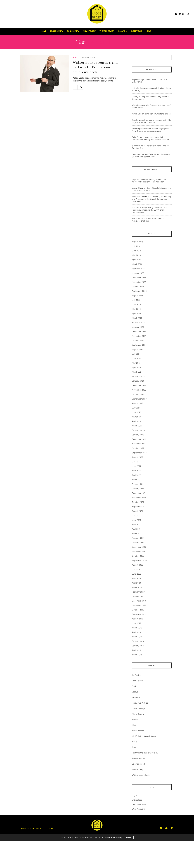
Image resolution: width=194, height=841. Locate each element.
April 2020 (136, 583)
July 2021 (136, 515)
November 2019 (139, 605)
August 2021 (137, 511)
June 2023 (136, 412)
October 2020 (138, 556)
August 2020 (137, 565)
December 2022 (139, 439)
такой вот (136, 218)
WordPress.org (138, 809)
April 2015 (136, 650)
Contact (51, 828)
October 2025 (138, 286)
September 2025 (139, 291)
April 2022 (136, 475)
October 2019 (138, 610)
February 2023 (138, 430)
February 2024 (138, 376)
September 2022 (139, 453)
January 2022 (138, 488)
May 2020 (136, 578)
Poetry (135, 747)
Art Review (136, 675)
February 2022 (138, 484)
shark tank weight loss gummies (146, 207)
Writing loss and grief (141, 775)
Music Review (56, 31)
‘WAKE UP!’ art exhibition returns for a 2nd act (151, 114)
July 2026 (136, 246)
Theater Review (138, 758)
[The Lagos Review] (97, 14)
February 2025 (138, 322)
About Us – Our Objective (32, 828)
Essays (121, 31)
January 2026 (138, 273)
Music (134, 725)
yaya (134, 179)
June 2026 (136, 251)
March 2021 (137, 533)
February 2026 (138, 268)
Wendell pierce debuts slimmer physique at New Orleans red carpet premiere (150, 129)
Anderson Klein (138, 196)
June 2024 (136, 358)
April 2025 (136, 313)
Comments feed (139, 804)
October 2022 (138, 448)
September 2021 (139, 506)
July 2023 (136, 408)
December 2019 (139, 601)
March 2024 (137, 372)
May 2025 (136, 309)
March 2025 (137, 318)
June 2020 (136, 574)
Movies (135, 719)
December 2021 (139, 493)
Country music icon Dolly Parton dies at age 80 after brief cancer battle (151, 155)
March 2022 (137, 479)
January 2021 (138, 542)
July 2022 (136, 462)
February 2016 (138, 641)
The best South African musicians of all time (148, 219)
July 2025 (136, 300)
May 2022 (136, 470)
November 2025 (139, 282)
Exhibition (136, 697)
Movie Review (89, 31)
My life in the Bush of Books (144, 736)
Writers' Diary (137, 769)
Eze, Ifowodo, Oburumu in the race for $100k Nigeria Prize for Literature (151, 121)
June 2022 (136, 466)
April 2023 (136, 421)
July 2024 (136, 354)
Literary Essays (138, 708)
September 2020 (139, 560)
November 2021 (139, 497)
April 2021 (136, 529)
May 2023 (136, 417)
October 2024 (138, 340)
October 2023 (138, 394)
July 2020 (136, 569)
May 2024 (136, 363)
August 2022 (137, 457)
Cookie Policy (116, 837)
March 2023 (137, 426)
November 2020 (139, 551)
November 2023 (139, 390)
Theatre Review (107, 31)
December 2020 (139, 547)
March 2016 (137, 637)
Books (134, 686)
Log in (134, 795)
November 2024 (139, 336)
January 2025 (138, 327)
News (148, 31)
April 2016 (136, 632)
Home (43, 31)
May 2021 (136, 524)
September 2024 (139, 345)
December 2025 (139, 277)
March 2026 (137, 264)
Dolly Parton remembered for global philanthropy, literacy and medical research (150, 138)
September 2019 (139, 614)
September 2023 (139, 399)
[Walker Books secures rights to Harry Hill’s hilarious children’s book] (44, 73)
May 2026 (136, 255)
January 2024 (138, 381)
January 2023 (138, 435)
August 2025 (137, 295)
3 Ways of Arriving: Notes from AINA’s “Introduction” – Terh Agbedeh (149, 180)
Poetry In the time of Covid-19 (145, 753)
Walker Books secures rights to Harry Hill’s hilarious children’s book (95, 67)
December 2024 (139, 331)
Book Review (73, 31)
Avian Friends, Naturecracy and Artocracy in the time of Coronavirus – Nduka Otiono (151, 198)
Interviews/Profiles (140, 703)
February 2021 (138, 538)
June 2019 (136, 623)
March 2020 (137, 587)
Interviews (136, 31)
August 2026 (137, 242)
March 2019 (137, 628)
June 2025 (136, 304)
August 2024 (137, 349)
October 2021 (138, 502)
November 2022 (139, 444)
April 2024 (136, 367)
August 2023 (137, 403)
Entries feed (137, 800)
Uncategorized (138, 764)
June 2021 (136, 520)
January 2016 (138, 646)
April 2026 (136, 260)
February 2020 (138, 592)
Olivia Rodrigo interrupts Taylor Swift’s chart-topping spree (149, 209)
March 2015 (137, 655)
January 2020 (138, 596)
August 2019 (137, 619)
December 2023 (139, 385)
